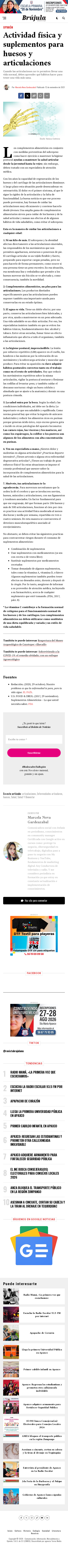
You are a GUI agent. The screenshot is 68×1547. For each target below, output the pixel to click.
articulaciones (29, 793)
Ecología (36, 1530)
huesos (6, 797)
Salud (13, 797)
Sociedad (46, 1530)
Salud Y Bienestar (26, 797)
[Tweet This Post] (27, 96)
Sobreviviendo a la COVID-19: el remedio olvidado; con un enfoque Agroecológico (31, 655)
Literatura (56, 1530)
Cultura (18, 1530)
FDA (30, 704)
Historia (27, 1530)
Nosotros (35, 1533)
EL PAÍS (27, 692)
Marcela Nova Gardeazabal (25, 87)
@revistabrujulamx (13, 1051)
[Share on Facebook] (21, 96)
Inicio (9, 1530)
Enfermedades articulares (49, 793)
